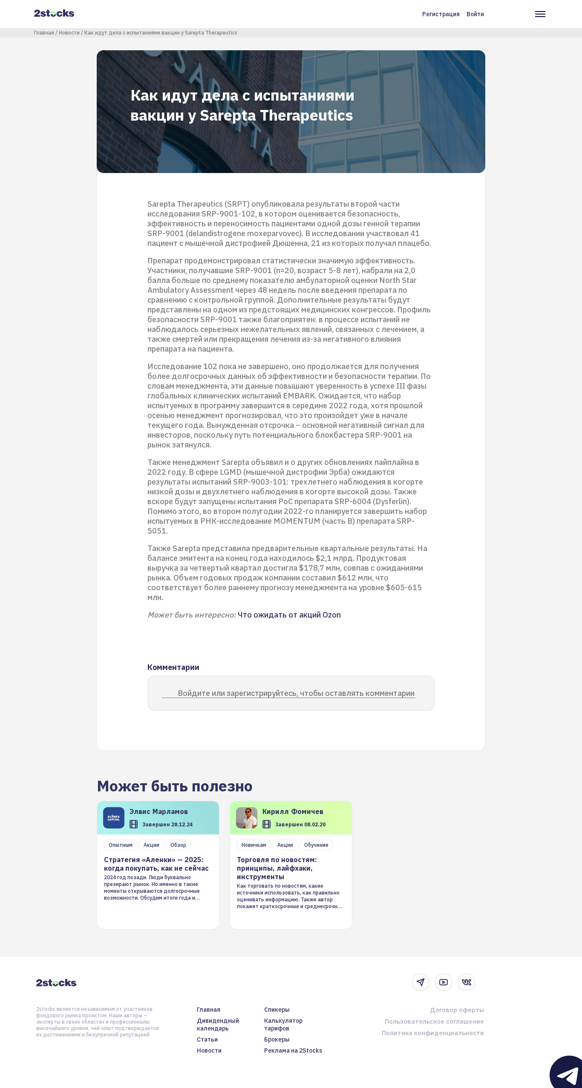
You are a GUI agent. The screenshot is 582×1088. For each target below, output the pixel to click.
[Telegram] (420, 982)
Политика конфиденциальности (433, 1033)
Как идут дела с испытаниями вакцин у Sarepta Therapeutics (160, 32)
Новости (69, 32)
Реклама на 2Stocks (293, 1050)
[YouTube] (443, 982)
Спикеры (277, 1009)
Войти (475, 14)
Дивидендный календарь (218, 1024)
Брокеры (277, 1039)
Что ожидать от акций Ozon (289, 615)
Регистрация (441, 14)
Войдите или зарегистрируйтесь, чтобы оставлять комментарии (296, 693)
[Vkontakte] (466, 982)
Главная (44, 32)
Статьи (207, 1039)
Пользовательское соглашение (434, 1021)
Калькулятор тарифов (283, 1024)
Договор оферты (457, 1010)
